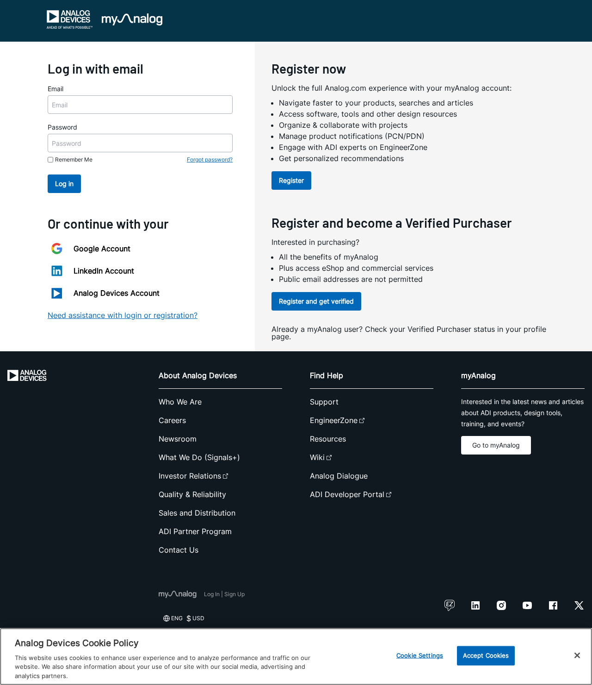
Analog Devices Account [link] (117, 293)
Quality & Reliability (192, 494)
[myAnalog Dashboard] (132, 19)
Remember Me (73, 159)
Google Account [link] (102, 248)
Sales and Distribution (197, 512)
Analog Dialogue (339, 475)
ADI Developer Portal (347, 494)
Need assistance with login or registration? (122, 315)
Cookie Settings (419, 655)
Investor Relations (190, 475)
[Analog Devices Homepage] (69, 19)
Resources (328, 438)
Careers (172, 420)
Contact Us (178, 549)
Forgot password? (210, 159)
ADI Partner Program (195, 531)
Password (62, 127)
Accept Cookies (486, 655)
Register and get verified (316, 301)
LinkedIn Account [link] (104, 270)
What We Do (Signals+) (199, 457)
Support (324, 401)
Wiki (317, 457)
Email (55, 89)
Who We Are (180, 401)
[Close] (577, 655)
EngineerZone (334, 420)
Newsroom (178, 438)
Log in (64, 183)
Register (291, 180)
